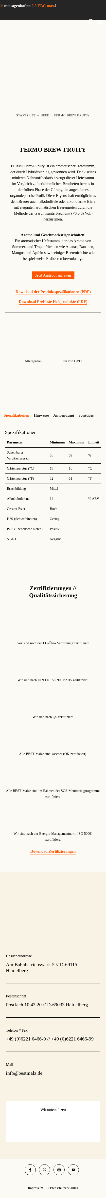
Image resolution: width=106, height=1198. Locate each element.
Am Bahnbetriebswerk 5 (30, 964)
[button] (53, 275)
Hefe (45, 115)
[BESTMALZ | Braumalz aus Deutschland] (53, 58)
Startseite (26, 115)
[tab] (16, 415)
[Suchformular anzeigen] (91, 22)
